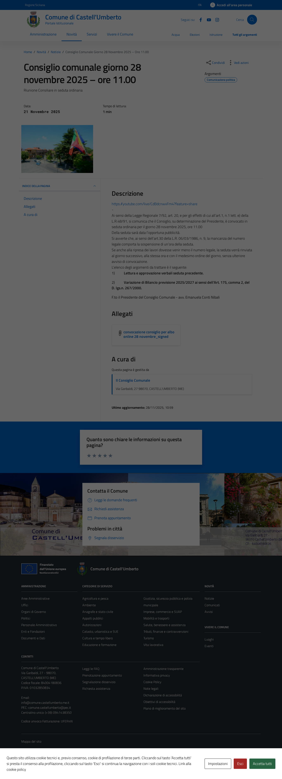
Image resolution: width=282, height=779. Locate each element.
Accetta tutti (262, 763)
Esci (240, 763)
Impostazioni (218, 763)
